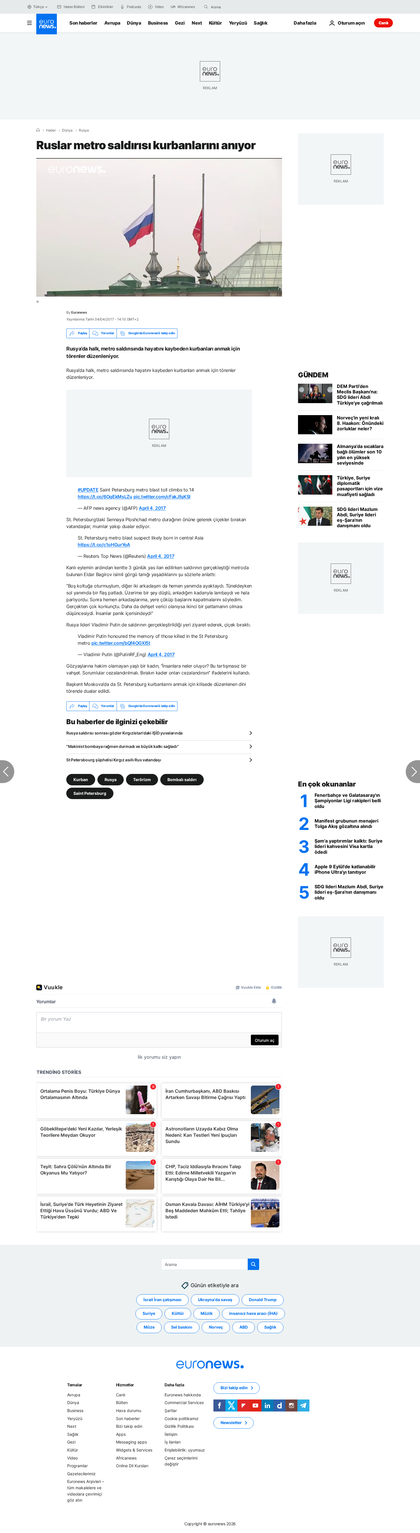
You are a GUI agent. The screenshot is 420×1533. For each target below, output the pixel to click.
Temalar (74, 1384)
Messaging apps (131, 1442)
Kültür (215, 23)
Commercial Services (184, 1402)
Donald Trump (263, 1299)
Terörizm (142, 779)
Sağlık (260, 23)
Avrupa (112, 23)
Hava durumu (128, 1410)
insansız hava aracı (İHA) (253, 1313)
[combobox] (234, 6)
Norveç (216, 1327)
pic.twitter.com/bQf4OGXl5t (120, 643)
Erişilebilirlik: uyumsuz (185, 1450)
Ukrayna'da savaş (215, 1299)
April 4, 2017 (152, 508)
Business (158, 23)
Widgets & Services (134, 1450)
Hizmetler (125, 1384)
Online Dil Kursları (132, 1465)
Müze (149, 1327)
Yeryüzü (238, 23)
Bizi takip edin (129, 1426)
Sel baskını (181, 1327)
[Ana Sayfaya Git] (46, 24)
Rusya (84, 130)
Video (72, 1457)
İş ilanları (173, 1442)
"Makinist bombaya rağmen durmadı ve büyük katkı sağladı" (122, 746)
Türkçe (38, 7)
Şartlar (171, 1410)
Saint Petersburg (89, 793)
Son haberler (83, 23)
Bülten (122, 1402)
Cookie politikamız (182, 1418)
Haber (51, 130)
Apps (121, 1434)
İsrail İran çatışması (162, 1299)
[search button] (206, 6)
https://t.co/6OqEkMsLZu (105, 496)
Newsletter (231, 1422)
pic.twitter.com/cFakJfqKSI (161, 496)
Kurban (80, 779)
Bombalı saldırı (182, 779)
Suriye (149, 1313)
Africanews (126, 1457)
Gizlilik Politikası (179, 1426)
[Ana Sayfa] (38, 130)
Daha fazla (174, 1384)
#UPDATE (88, 490)
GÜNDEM (313, 375)
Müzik (207, 1313)
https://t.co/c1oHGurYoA (104, 545)
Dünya (134, 23)
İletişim (171, 1434)
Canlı (383, 22)
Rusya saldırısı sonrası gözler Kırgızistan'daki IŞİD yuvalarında (124, 732)
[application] (159, 227)
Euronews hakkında (183, 1394)
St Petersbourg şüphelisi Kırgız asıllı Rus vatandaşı (113, 759)
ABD (243, 1327)
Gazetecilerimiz (81, 1473)
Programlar (77, 1465)
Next (197, 23)
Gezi (180, 23)
